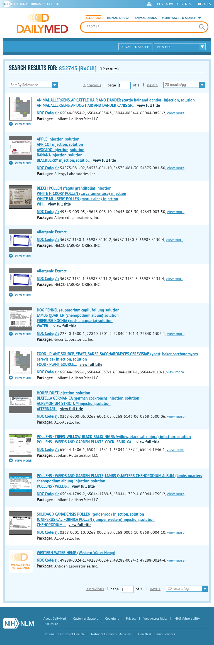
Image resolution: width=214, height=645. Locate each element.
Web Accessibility (155, 618)
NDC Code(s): (48, 112)
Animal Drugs (146, 18)
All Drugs (93, 18)
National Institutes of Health (63, 634)
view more (175, 112)
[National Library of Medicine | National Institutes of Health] (18, 623)
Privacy (131, 618)
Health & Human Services (156, 634)
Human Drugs (118, 18)
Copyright (112, 618)
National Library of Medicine (37, 4)
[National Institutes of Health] (8, 4)
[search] (202, 27)
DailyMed (42, 23)
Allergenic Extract (52, 232)
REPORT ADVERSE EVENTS (172, 4)
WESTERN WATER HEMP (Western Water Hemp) (76, 552)
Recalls (204, 4)
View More (165, 47)
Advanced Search (135, 47)
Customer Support (85, 618)
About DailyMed (54, 618)
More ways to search (179, 18)
